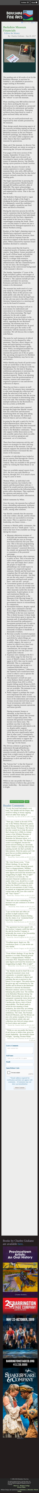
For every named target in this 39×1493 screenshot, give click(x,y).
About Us (16, 1485)
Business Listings (25, 1485)
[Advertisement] (19, 1164)
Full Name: (9, 1055)
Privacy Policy (21, 1487)
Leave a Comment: (12, 1045)
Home (34, 2)
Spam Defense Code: (13, 1068)
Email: (8, 1062)
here (20, 1243)
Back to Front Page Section (17, 801)
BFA (22, 1438)
